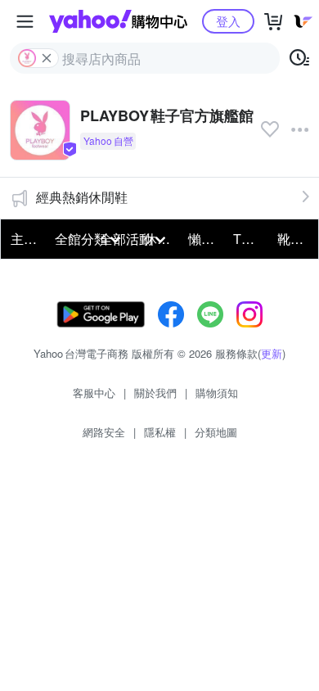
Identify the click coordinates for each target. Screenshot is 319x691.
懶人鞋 (205, 238)
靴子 (290, 238)
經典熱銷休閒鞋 (82, 196)
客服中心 (94, 392)
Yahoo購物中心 (118, 21)
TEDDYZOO (250, 238)
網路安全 (104, 432)
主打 (24, 238)
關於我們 (155, 392)
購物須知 (216, 392)
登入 (228, 20)
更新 (271, 353)
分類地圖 (216, 432)
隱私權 (160, 432)
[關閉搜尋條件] (46, 58)
